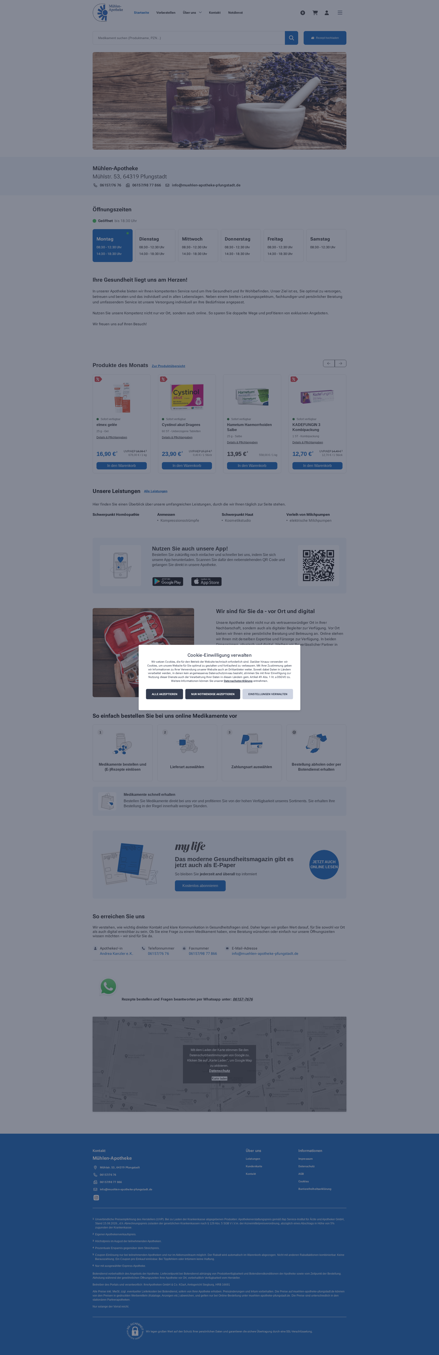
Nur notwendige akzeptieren (213, 694)
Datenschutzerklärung (238, 681)
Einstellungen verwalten (267, 694)
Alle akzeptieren (164, 694)
